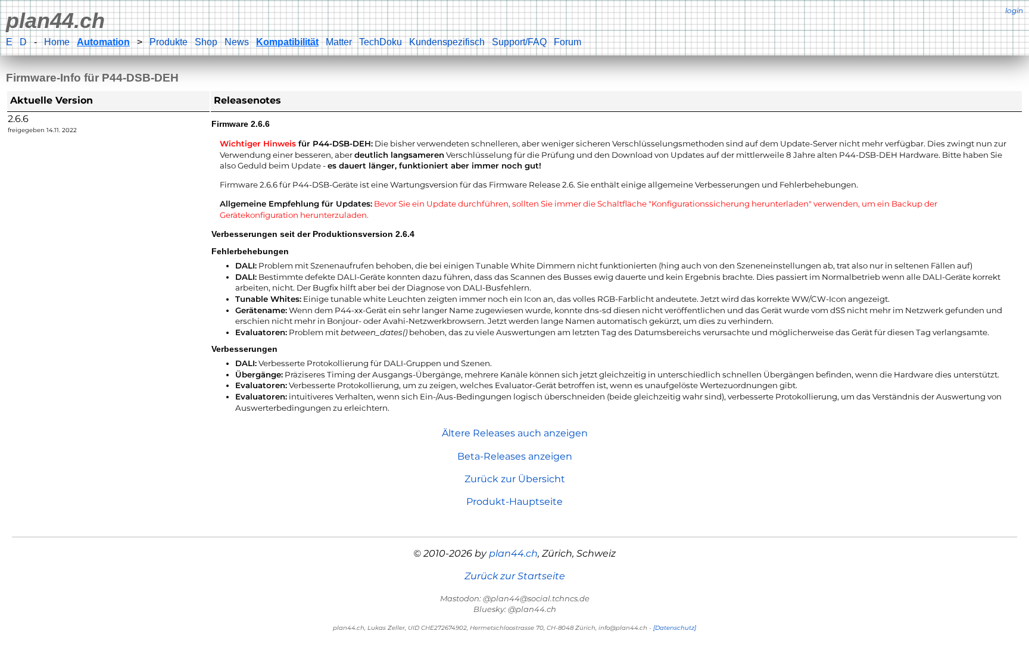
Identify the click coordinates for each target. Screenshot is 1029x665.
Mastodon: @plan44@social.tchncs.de (515, 598)
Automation (103, 42)
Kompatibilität (287, 42)
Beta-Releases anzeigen (514, 456)
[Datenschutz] (674, 628)
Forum (567, 42)
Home (57, 42)
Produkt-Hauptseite (514, 501)
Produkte (168, 42)
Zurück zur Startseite (514, 576)
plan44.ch (55, 20)
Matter (339, 42)
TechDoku (380, 42)
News (236, 42)
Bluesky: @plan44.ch (514, 609)
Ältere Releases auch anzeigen (515, 433)
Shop (206, 42)
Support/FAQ (519, 42)
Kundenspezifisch (447, 42)
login (1014, 10)
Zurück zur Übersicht (514, 479)
